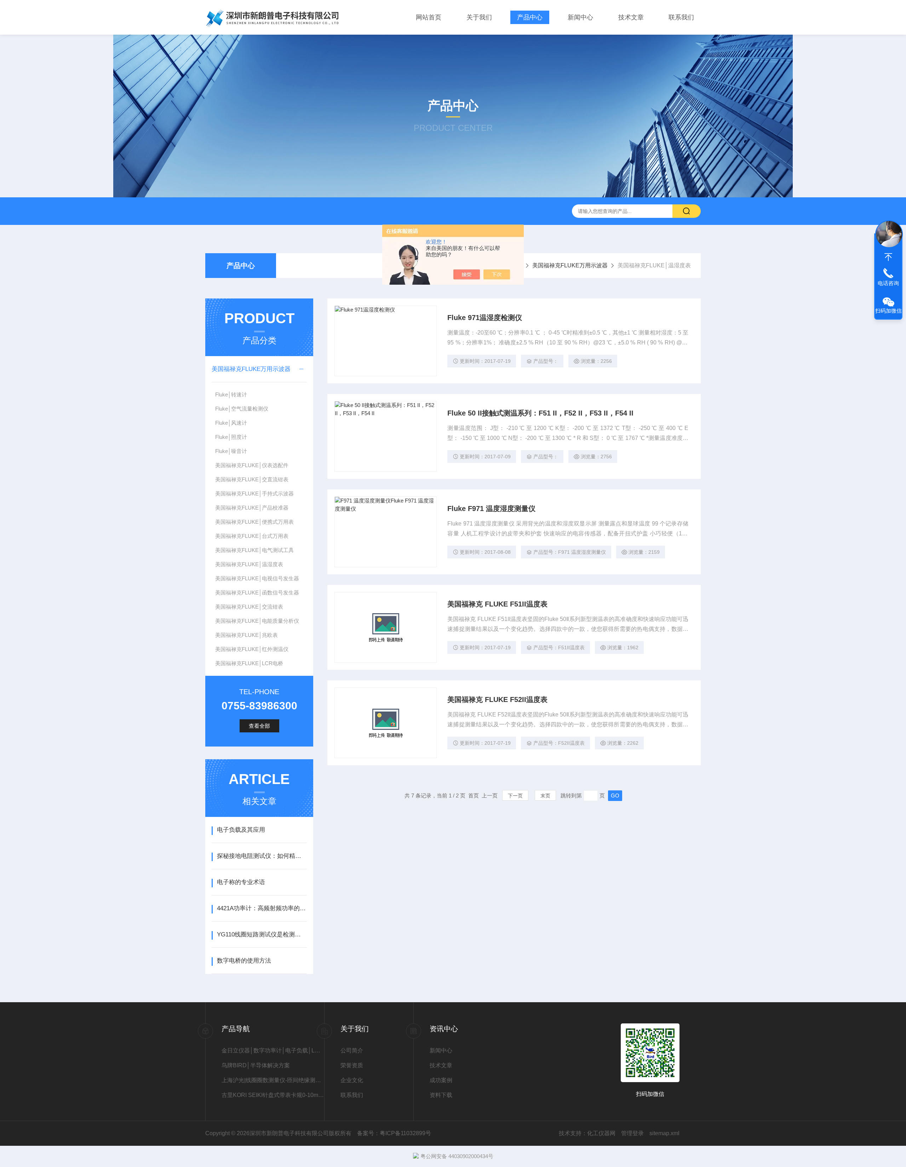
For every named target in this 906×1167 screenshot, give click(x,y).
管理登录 (632, 1133)
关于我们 (479, 17)
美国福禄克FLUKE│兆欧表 (246, 635)
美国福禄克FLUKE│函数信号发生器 (257, 593)
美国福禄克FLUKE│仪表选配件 (251, 465)
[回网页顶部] (888, 257)
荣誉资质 (351, 1065)
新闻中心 (580, 17)
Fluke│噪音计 (231, 451)
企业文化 (351, 1080)
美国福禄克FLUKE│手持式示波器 (254, 493)
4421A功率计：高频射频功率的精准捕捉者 (261, 908)
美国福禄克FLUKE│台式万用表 (251, 536)
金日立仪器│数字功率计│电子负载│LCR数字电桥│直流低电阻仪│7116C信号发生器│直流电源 (273, 1050)
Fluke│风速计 (231, 423)
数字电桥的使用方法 (244, 960)
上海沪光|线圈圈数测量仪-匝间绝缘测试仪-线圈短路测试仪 (273, 1080)
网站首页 (428, 17)
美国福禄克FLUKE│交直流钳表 (251, 479)
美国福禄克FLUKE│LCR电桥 (249, 663)
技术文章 (631, 17)
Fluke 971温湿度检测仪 (484, 317)
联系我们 (681, 17)
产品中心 (530, 17)
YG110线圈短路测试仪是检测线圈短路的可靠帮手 (261, 934)
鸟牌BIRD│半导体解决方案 (256, 1065)
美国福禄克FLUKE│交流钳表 (249, 607)
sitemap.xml (664, 1133)
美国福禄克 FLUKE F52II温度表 (497, 699)
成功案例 (441, 1080)
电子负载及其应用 (241, 829)
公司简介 (351, 1050)
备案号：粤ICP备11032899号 (394, 1133)
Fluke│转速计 (231, 394)
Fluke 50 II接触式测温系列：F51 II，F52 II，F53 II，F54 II (540, 413)
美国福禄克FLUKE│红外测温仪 (251, 649)
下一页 (515, 796)
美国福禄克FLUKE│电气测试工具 (254, 550)
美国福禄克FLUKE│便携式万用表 (254, 522)
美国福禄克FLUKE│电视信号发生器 (257, 578)
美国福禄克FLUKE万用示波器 (570, 265)
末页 (545, 796)
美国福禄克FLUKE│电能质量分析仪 (257, 621)
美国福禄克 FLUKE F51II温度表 (497, 604)
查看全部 (259, 726)
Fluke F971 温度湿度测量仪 (491, 508)
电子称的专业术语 (241, 882)
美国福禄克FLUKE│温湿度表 (249, 564)
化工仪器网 (601, 1133)
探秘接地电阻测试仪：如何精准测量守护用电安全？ (261, 856)
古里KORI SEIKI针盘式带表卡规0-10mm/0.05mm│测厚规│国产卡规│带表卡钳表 (273, 1095)
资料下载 (441, 1095)
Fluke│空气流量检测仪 (241, 409)
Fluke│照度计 (231, 437)
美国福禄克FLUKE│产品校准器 (251, 508)
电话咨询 (888, 283)
